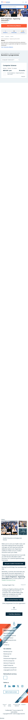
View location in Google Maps (12, 448)
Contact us (6, 645)
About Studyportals (8, 633)
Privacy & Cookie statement (16, 705)
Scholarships (14, 32)
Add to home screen (11, 692)
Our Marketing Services (9, 640)
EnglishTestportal (8, 665)
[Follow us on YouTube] (13, 686)
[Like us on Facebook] (5, 686)
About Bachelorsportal (9, 635)
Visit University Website (14, 26)
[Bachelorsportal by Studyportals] (5, 2)
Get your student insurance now (14, 563)
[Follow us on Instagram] (22, 686)
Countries (7, 36)
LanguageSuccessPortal (9, 670)
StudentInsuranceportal (9, 667)
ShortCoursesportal (8, 661)
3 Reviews (23, 32)
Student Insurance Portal (8, 580)
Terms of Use (4, 705)
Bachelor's (5, 32)
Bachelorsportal (7, 651)
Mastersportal (7, 654)
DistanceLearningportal (9, 658)
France (12, 36)
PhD (13, 226)
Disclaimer (23, 704)
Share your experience (13, 505)
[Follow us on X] (18, 686)
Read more (5, 495)
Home (2, 36)
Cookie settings (9, 705)
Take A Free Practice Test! (14, 599)
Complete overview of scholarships (13, 272)
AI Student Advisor (8, 638)
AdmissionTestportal (9, 663)
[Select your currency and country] (5, 677)
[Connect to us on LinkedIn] (9, 686)
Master (8, 226)
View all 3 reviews (7, 478)
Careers (5, 642)
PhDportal (6, 656)
